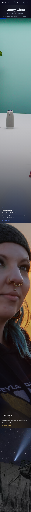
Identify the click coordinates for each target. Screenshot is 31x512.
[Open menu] (27, 2)
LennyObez (5, 2)
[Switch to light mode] (23, 2)
